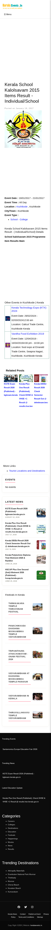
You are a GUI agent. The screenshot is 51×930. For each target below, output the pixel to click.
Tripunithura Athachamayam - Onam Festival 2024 (18, 655)
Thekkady (12, 878)
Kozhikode (21, 206)
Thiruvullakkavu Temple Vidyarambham (18, 715)
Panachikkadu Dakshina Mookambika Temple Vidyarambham (17, 631)
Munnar (11, 881)
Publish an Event (35, 914)
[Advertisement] (25, 47)
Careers (11, 821)
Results (11, 849)
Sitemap (40, 917)
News (10, 846)
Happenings (13, 839)
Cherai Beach (13, 885)
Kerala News (12, 914)
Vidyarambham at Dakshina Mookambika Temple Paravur (18, 677)
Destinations (13, 828)
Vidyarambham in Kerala (18, 697)
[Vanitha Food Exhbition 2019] (7, 345)
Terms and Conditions (26, 917)
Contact (23, 914)
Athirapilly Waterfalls (16, 871)
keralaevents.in (36, 925)
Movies (11, 842)
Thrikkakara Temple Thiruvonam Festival (16, 607)
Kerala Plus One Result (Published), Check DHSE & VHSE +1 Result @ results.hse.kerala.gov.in (24, 800)
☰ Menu (8, 14)
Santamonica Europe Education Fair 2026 (20, 749)
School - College (19, 219)
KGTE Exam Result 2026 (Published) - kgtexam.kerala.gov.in (18, 775)
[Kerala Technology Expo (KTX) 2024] (7, 318)
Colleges (11, 825)
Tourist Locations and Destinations (27, 471)
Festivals (11, 835)
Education (12, 832)
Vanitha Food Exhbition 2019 (28, 333)
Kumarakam (13, 892)
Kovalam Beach (14, 888)
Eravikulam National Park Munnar (22, 874)
